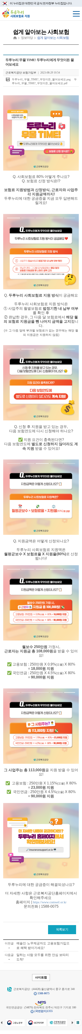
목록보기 (62, 929)
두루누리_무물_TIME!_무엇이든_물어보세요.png (41, 79)
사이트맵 (41, 977)
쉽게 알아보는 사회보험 (53, 37)
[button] (78, 1022)
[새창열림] (15, 1023)
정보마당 (27, 37)
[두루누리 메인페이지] (16, 12)
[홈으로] (15, 38)
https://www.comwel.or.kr (50, 902)
